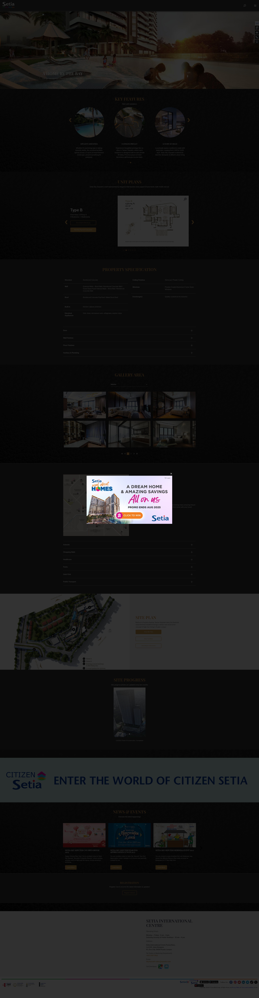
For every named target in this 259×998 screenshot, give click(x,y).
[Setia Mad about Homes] (129, 500)
